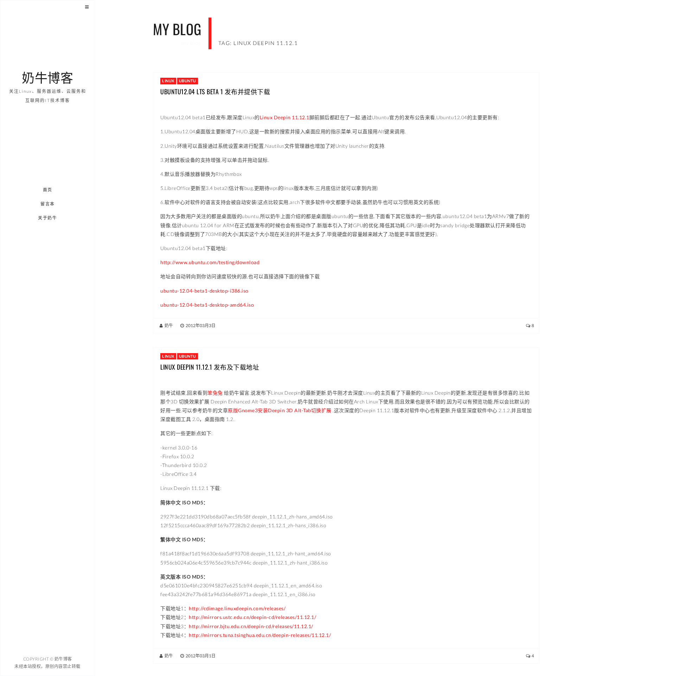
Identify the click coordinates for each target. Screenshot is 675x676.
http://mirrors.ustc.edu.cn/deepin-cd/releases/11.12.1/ (252, 617)
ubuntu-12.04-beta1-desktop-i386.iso (204, 291)
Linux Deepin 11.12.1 (284, 117)
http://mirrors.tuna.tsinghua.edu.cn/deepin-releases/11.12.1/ (260, 635)
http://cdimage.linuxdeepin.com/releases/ (237, 608)
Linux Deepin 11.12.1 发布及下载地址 (209, 366)
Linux (168, 80)
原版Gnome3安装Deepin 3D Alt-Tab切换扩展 (280, 410)
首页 (47, 189)
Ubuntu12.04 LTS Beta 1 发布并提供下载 (215, 91)
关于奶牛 (47, 218)
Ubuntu (187, 80)
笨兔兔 (215, 393)
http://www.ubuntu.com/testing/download (209, 262)
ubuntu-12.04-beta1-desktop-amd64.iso (207, 305)
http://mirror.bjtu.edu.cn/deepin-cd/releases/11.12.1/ (251, 626)
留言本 (47, 203)
